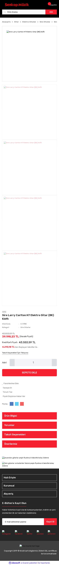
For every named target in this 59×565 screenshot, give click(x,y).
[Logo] (17, 5)
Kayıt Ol (50, 522)
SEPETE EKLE (29, 372)
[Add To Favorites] (29, 383)
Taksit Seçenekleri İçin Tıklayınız (15, 353)
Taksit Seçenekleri (14, 434)
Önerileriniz (10, 444)
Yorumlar (9, 425)
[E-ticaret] (29, 563)
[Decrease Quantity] (12, 362)
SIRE (4, 312)
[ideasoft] (14, 563)
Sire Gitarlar (25, 327)
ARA (51, 12)
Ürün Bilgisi (10, 415)
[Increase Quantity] (54, 362)
